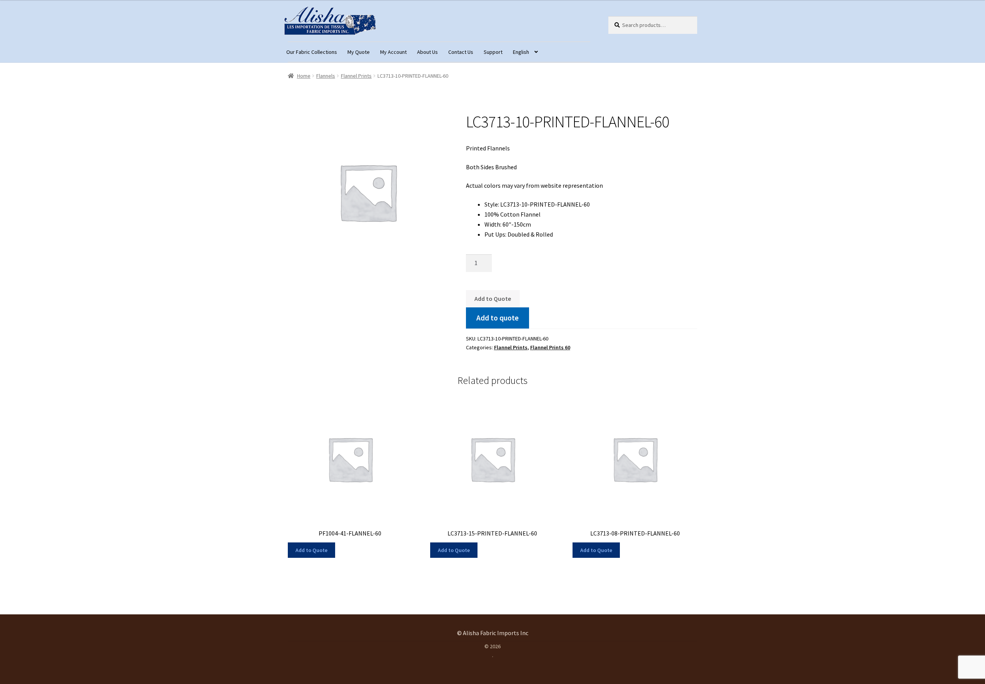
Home (304, 75)
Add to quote (497, 317)
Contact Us (460, 51)
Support (493, 51)
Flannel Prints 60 (550, 347)
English (521, 51)
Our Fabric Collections (311, 51)
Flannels (325, 75)
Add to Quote (492, 298)
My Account (393, 51)
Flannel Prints (356, 75)
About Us (427, 51)
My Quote (358, 51)
